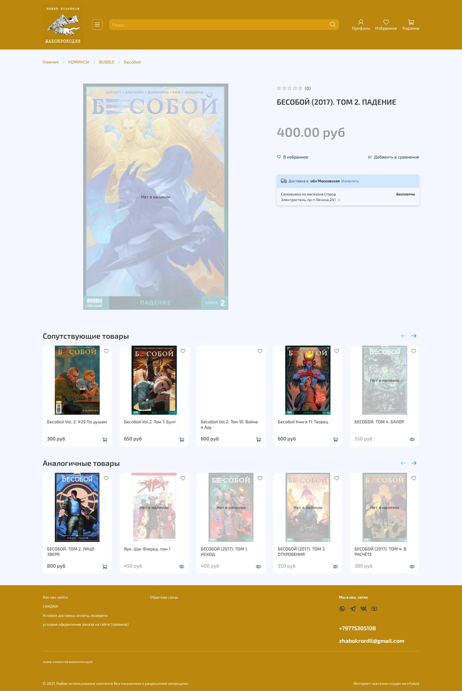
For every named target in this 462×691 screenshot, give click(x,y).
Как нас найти (55, 597)
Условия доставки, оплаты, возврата (75, 615)
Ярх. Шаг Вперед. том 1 (147, 548)
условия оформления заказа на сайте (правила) (86, 624)
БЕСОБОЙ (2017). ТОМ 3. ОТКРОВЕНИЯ (302, 551)
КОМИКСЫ (78, 61)
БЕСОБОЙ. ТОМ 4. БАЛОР (379, 421)
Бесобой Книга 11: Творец (303, 421)
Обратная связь (164, 597)
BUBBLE (106, 61)
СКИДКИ (50, 606)
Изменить (350, 181)
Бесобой (132, 61)
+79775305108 (357, 628)
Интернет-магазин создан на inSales (386, 683)
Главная (51, 61)
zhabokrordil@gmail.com (371, 640)
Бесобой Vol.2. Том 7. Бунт (150, 421)
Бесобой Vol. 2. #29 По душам (77, 421)
